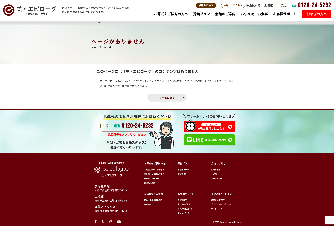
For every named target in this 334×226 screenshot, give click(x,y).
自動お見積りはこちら (211, 126)
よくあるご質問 (184, 204)
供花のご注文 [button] (206, 5)
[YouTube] (119, 221)
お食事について (150, 204)
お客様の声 (182, 199)
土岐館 (268, 5)
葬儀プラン (201, 13)
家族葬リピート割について (155, 178)
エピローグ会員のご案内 (154, 174)
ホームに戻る (167, 97)
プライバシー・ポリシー (221, 204)
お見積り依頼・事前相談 (154, 169)
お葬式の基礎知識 (185, 208)
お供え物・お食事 (254, 13)
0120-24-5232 (314, 5)
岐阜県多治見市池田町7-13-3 (111, 190)
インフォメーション (221, 193)
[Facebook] (96, 221)
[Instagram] (110, 221)
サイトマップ (216, 208)
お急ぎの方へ (316, 13)
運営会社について (218, 199)
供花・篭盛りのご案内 (153, 199)
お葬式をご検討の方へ (171, 13)
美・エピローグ (108, 81)
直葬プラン (182, 174)
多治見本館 (253, 5)
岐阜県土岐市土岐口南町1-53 (111, 200)
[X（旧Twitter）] (103, 221)
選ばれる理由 (149, 183)
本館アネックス (105, 206)
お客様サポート (285, 13)
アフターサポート (185, 213)
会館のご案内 (225, 13)
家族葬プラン (183, 169)
